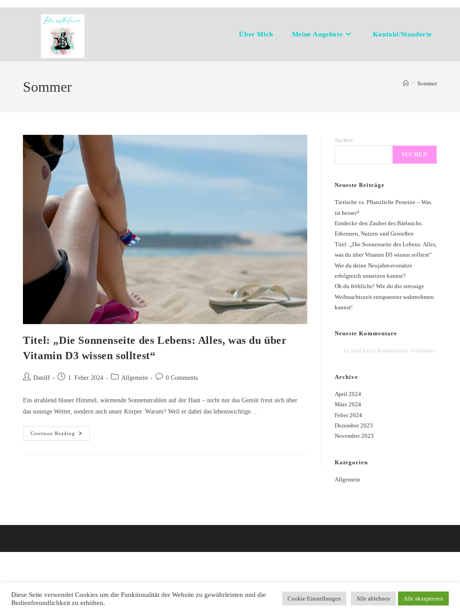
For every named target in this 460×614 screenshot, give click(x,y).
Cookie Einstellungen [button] (314, 598)
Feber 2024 (348, 415)
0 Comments (182, 377)
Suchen (344, 140)
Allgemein (134, 377)
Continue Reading (60, 435)
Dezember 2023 (354, 425)
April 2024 (348, 394)
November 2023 (354, 435)
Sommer (427, 83)
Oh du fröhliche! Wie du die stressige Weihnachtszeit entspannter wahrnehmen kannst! (384, 297)
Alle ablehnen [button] (373, 598)
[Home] (406, 83)
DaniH (41, 377)
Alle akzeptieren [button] (423, 598)
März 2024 (348, 404)
